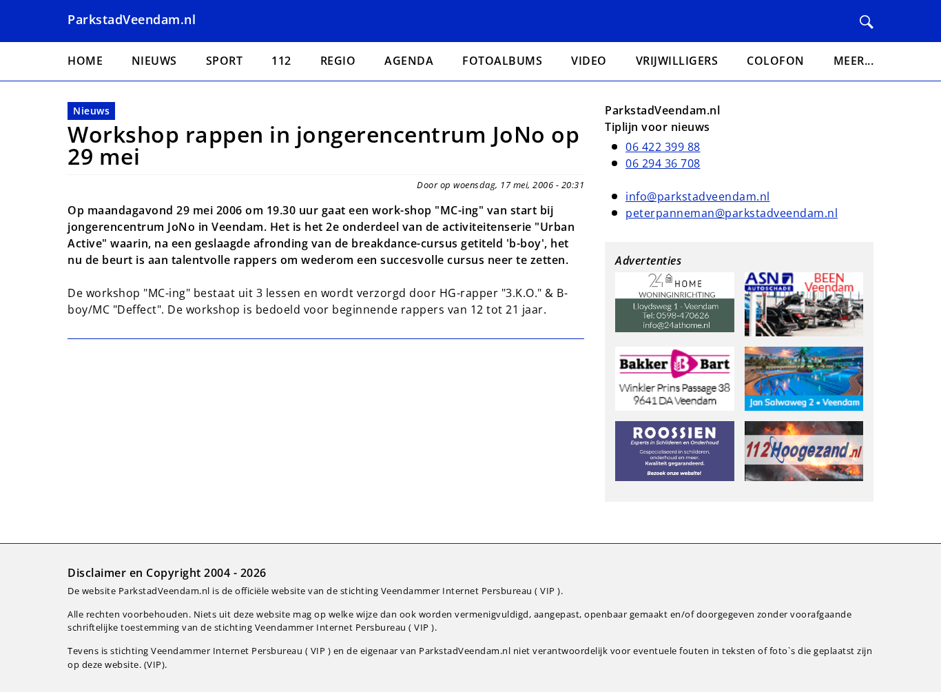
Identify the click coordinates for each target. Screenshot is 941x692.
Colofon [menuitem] (776, 60)
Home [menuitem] (85, 60)
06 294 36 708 (663, 163)
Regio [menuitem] (338, 60)
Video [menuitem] (589, 60)
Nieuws (91, 110)
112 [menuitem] (281, 60)
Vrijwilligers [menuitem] (677, 60)
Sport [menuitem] (224, 60)
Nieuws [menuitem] (154, 60)
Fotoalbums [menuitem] (502, 60)
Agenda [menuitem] (408, 60)
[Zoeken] (866, 22)
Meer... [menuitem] (854, 60)
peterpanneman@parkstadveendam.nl (731, 213)
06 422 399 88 (663, 146)
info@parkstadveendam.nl (697, 196)
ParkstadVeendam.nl (132, 19)
